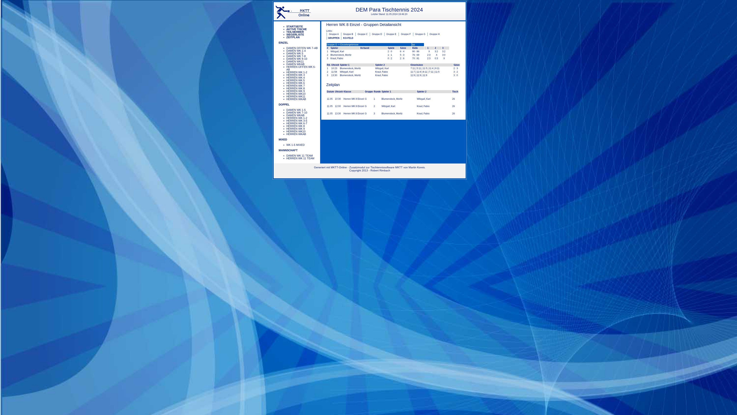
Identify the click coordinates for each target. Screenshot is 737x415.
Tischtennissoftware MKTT (386, 167)
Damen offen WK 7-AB (302, 48)
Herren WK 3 (295, 74)
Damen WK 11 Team (299, 155)
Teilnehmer (295, 31)
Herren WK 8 (295, 88)
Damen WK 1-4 (296, 50)
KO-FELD (348, 38)
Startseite (294, 26)
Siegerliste (295, 34)
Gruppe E (391, 34)
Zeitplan (293, 37)
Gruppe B (348, 34)
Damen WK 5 (294, 53)
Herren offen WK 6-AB (301, 68)
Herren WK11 (295, 96)
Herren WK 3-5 (296, 120)
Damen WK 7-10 (296, 112)
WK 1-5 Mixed (295, 144)
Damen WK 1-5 (296, 109)
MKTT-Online (339, 167)
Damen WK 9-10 (296, 58)
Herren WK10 (296, 93)
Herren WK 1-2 (296, 72)
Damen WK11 (295, 61)
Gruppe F (406, 34)
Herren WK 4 (295, 77)
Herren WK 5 (295, 80)
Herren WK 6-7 (296, 123)
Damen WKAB (295, 64)
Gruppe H (435, 34)
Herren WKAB (296, 99)
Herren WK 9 (295, 91)
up (413, 44)
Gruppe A (334, 34)
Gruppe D (377, 34)
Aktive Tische (296, 29)
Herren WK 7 (295, 85)
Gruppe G (420, 34)
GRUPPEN (334, 38)
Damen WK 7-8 (296, 56)
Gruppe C (363, 34)
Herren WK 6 (295, 83)
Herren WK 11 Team (300, 158)
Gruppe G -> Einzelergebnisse (343, 44)
